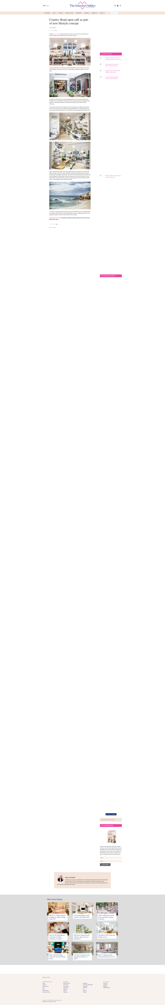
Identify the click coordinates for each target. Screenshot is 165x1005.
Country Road (56, 34)
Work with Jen (46, 986)
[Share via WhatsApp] (54, 31)
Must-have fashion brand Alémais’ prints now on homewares (81, 937)
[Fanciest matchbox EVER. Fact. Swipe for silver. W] (110, 717)
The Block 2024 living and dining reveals (106, 936)
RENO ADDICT (66, 983)
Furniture (85, 990)
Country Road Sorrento (55, 217)
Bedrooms (85, 983)
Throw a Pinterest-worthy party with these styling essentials (106, 917)
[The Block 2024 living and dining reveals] (107, 922)
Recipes (84, 992)
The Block (85, 987)
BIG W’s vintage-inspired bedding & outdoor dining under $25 (57, 917)
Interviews (65, 989)
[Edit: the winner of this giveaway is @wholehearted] (103, 525)
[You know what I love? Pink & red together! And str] (103, 719)
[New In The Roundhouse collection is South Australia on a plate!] (58, 922)
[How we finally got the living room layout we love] (107, 942)
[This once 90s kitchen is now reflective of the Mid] (118, 754)
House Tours (66, 986)
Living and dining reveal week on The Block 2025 (81, 916)
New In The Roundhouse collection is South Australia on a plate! (57, 937)
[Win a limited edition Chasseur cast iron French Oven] (58, 942)
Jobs (44, 989)
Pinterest (105, 986)
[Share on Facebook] (50, 31)
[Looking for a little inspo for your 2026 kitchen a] (110, 300)
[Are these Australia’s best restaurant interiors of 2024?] (83, 942)
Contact (44, 984)
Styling (64, 990)
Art (83, 989)
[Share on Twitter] (58, 31)
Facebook (105, 983)
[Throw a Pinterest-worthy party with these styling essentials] (107, 903)
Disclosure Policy (46, 992)
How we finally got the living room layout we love (106, 956)
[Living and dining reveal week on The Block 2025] (83, 903)
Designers (65, 992)
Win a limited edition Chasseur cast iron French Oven (57, 957)
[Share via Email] (56, 31)
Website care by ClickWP (48, 1001)
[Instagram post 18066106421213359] (103, 283)
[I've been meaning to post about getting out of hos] (118, 364)
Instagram (105, 984)
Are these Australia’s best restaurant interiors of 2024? (82, 957)
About (44, 983)
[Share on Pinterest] (52, 31)
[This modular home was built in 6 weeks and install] (118, 477)
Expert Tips (85, 986)
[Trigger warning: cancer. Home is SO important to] (110, 573)
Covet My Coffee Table (88, 984)
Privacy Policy (46, 990)
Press (44, 987)
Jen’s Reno (65, 984)
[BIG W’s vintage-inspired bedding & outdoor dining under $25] (58, 903)
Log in (55, 1001)
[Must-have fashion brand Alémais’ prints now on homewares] (83, 922)
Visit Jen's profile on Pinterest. (108, 819)
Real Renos (65, 987)
